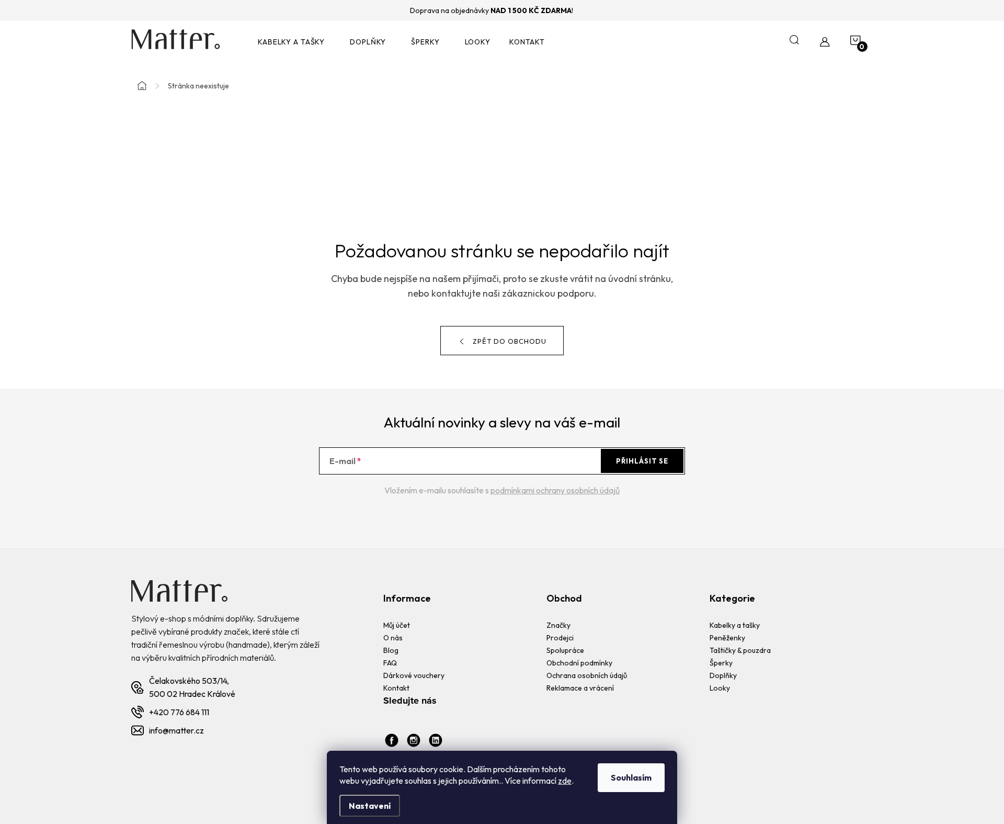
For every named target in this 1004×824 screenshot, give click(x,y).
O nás (393, 637)
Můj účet (396, 625)
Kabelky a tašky (735, 625)
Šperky (721, 663)
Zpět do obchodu (509, 341)
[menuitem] (294, 42)
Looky (720, 688)
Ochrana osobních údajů (586, 675)
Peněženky (727, 637)
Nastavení (370, 805)
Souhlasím (631, 777)
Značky (558, 625)
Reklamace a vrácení (580, 688)
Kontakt (396, 688)
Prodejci (560, 637)
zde (565, 780)
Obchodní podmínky (579, 663)
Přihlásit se (642, 461)
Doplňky (723, 675)
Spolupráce (565, 650)
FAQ (390, 663)
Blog (390, 650)
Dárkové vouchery (413, 675)
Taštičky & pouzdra (740, 650)
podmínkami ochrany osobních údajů (555, 490)
